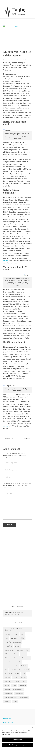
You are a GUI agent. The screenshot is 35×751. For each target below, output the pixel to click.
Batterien (14, 638)
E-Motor (17, 646)
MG (6, 670)
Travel (24, 682)
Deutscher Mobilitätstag (13, 642)
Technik (22, 678)
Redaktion (18, 59)
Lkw (17, 666)
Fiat (27, 650)
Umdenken (22, 685)
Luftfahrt (24, 666)
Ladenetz (8, 662)
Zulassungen (24, 697)
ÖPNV (15, 701)
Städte (15, 678)
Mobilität (25, 59)
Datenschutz (8, 722)
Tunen (14, 685)
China (22, 638)
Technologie (9, 682)
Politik (17, 674)
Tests (17, 682)
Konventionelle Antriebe (21, 658)
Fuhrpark (8, 654)
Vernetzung (8, 693)
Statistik (7, 678)
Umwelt (7, 689)
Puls (23, 674)
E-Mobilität (8, 646)
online (5, 426)
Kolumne (8, 658)
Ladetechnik (9, 666)
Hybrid (23, 654)
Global (16, 654)
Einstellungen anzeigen (17, 745)
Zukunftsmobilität (11, 697)
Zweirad (7, 701)
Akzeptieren (17, 740)
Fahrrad (20, 650)
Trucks (7, 685)
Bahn (6, 638)
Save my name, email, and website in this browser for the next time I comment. (17, 485)
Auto (22, 634)
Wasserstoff (19, 693)
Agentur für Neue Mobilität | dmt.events (14, 629)
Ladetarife (17, 662)
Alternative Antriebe (11, 634)
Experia (6, 260)
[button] (32, 727)
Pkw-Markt (8, 674)
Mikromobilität (15, 670)
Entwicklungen (9, 650)
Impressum (7, 718)
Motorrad (26, 670)
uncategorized (17, 689)
